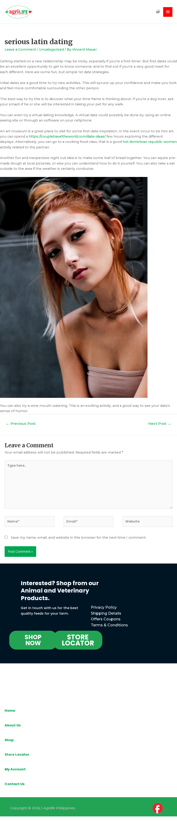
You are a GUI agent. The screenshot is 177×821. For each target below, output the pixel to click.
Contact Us (15, 784)
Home (10, 710)
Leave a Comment (20, 49)
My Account (15, 769)
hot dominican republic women (150, 142)
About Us (13, 725)
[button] (33, 640)
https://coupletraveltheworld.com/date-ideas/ (67, 136)
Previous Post (21, 423)
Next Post (159, 423)
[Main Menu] (167, 12)
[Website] (147, 522)
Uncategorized (51, 49)
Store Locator (17, 754)
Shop (9, 740)
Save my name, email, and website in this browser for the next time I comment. (78, 537)
